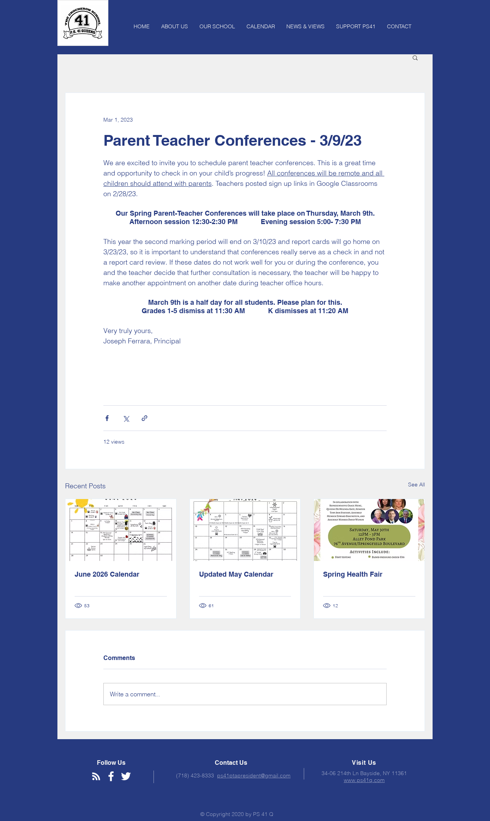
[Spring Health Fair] (369, 530)
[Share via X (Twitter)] (125, 418)
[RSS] (96, 776)
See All (416, 484)
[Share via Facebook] (107, 418)
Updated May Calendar (236, 574)
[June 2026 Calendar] (120, 530)
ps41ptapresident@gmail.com (254, 775)
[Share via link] (144, 418)
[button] (415, 57)
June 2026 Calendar (107, 574)
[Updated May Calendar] (245, 530)
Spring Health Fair (352, 574)
